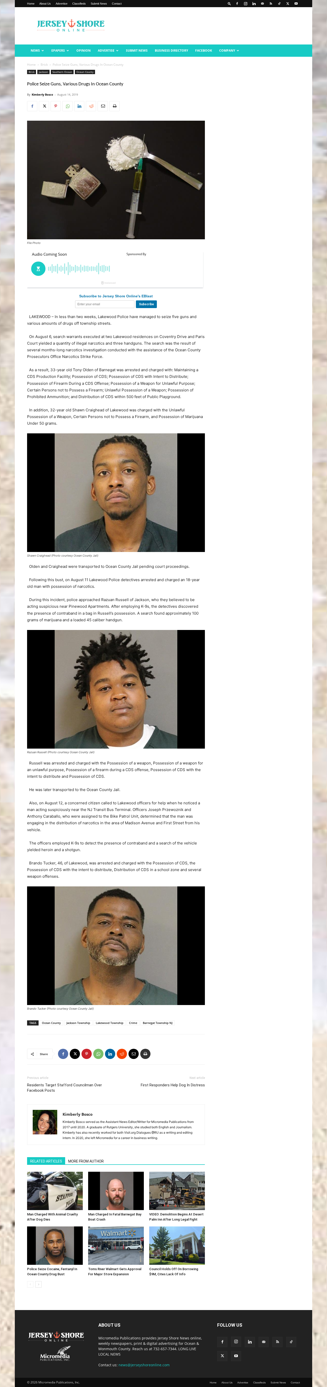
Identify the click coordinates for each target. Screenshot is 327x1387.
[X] (287, 3)
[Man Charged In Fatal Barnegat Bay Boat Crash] (116, 1191)
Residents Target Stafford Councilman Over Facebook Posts (64, 1088)
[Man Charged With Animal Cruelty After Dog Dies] (55, 1191)
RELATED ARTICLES (46, 1161)
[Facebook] (237, 3)
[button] (229, 3)
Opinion (83, 50)
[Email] (103, 106)
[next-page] (38, 1284)
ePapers (58, 50)
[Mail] (262, 3)
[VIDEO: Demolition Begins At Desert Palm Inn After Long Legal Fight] (177, 1191)
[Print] (114, 106)
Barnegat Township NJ (157, 1023)
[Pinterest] (56, 106)
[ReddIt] (91, 106)
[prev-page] (30, 1284)
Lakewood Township (109, 1023)
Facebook (203, 50)
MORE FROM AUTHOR (86, 1161)
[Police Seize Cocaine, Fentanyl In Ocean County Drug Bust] (55, 1245)
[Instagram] (245, 3)
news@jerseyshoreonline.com (144, 1364)
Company (227, 50)
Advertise (61, 3)
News (35, 50)
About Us (45, 3)
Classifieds (79, 3)
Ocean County (85, 72)
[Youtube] (296, 3)
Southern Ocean (62, 72)
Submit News (99, 3)
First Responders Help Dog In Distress (173, 1085)
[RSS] (271, 3)
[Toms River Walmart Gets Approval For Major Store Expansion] (116, 1245)
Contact (117, 3)
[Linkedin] (254, 3)
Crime (133, 1023)
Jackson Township (78, 1023)
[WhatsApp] (67, 106)
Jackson (43, 72)
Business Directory (171, 50)
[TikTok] (279, 3)
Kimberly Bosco (42, 94)
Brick (44, 64)
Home (30, 3)
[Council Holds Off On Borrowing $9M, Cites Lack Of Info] (177, 1245)
